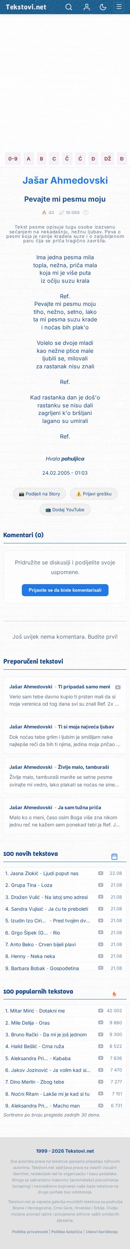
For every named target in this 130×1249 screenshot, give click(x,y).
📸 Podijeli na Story (39, 493)
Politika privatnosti (30, 1231)
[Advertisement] (65, 82)
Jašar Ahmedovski (65, 180)
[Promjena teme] (103, 7)
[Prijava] (87, 7)
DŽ (107, 159)
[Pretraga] (68, 7)
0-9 (12, 159)
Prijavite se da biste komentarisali (65, 590)
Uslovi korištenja (102, 1231)
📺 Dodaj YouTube (65, 509)
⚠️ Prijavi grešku (94, 493)
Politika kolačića (67, 1231)
